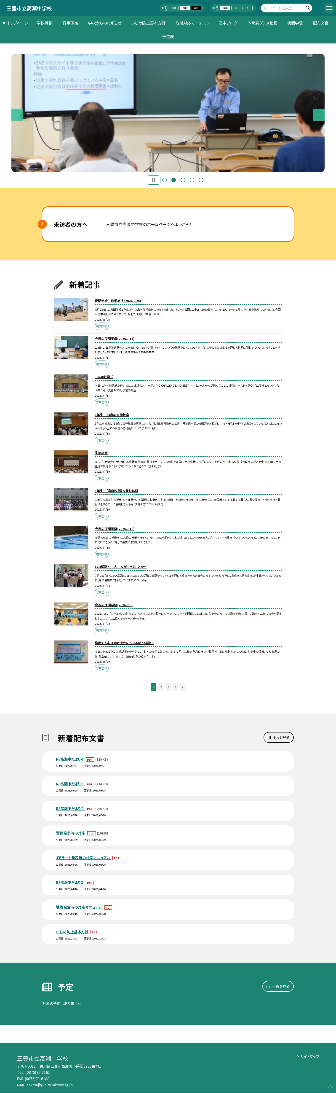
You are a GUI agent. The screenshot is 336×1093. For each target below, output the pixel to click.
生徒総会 (101, 452)
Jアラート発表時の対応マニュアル (83, 857)
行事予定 (70, 23)
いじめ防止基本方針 (148, 23)
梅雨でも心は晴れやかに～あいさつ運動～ (124, 643)
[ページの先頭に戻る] (330, 1087)
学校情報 (44, 23)
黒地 (196, 8)
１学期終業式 (104, 376)
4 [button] (192, 180)
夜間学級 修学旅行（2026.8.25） (118, 300)
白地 (184, 8)
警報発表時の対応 (71, 833)
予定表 (168, 36)
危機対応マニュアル (192, 23)
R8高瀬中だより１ (70, 882)
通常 (173, 8)
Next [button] (319, 115)
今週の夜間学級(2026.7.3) (114, 605)
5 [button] (201, 180)
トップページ (18, 23)
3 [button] (183, 180)
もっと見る (281, 737)
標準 (225, 8)
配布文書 (320, 23)
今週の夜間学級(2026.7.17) (114, 338)
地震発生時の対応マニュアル (79, 907)
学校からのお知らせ (104, 23)
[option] (168, 113)
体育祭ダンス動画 (262, 23)
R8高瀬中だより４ (70, 759)
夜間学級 (295, 23)
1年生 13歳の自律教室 (112, 414)
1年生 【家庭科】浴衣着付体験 (116, 490)
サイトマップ (309, 1056)
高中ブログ (228, 23)
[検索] (308, 7)
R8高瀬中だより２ (70, 808)
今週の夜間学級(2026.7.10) (114, 528)
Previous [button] (17, 115)
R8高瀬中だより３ (70, 783)
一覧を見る (281, 986)
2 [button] (173, 180)
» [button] (183, 686)
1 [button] (164, 180)
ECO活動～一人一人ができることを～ (121, 566)
